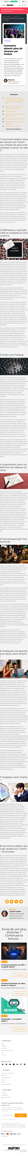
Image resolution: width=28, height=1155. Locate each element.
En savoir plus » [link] (19, 975)
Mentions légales (8, 1150)
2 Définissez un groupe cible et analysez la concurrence (14, 233)
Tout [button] (4, 5)
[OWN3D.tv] (14, 1148)
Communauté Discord (7, 1050)
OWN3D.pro (4, 1095)
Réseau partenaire (6, 1084)
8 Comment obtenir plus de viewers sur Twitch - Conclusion (13, 849)
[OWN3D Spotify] (24, 1064)
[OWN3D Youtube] (10, 1064)
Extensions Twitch (6, 1097)
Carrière (3, 1080)
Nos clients (4, 1075)
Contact (3, 1055)
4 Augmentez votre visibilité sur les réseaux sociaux (13, 467)
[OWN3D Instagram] (13, 1064)
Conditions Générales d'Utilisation (21, 1150)
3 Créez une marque (12, 354)
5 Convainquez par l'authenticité (13, 540)
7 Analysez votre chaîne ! (13, 778)
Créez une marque (11, 111)
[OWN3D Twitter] (2, 1064)
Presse (3, 1082)
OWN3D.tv (4, 1093)
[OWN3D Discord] (17, 1064)
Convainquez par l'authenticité (14, 118)
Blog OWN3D (6, 16)
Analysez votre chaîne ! (12, 126)
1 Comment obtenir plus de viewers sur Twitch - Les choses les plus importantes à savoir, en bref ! (14, 145)
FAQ (2, 1052)
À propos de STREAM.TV (7, 1073)
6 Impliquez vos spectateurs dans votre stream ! (13, 654)
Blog (2, 1044)
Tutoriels (16, 16)
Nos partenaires (5, 1077)
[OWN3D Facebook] (6, 1064)
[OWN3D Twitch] (20, 1064)
